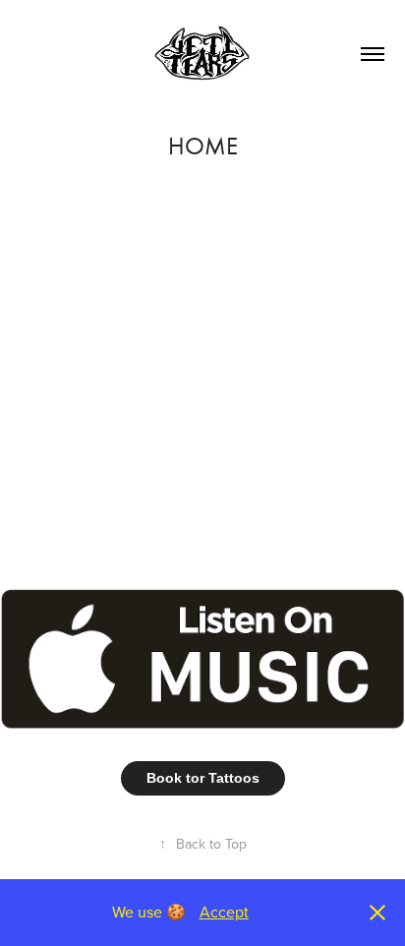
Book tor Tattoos (203, 778)
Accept (224, 911)
